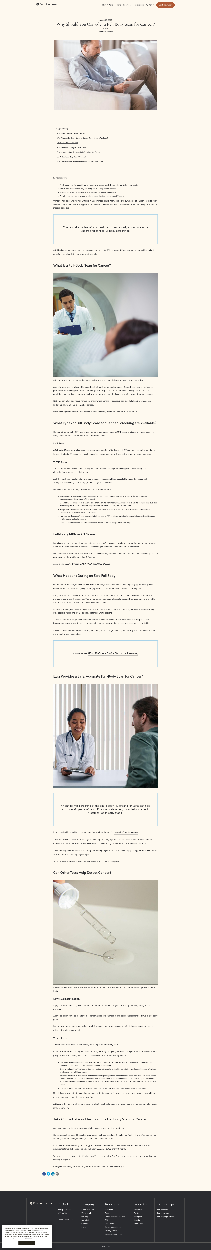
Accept (27, 1243)
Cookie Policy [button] (36, 1236)
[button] (67, 1219)
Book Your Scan (165, 5)
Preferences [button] (29, 1238)
